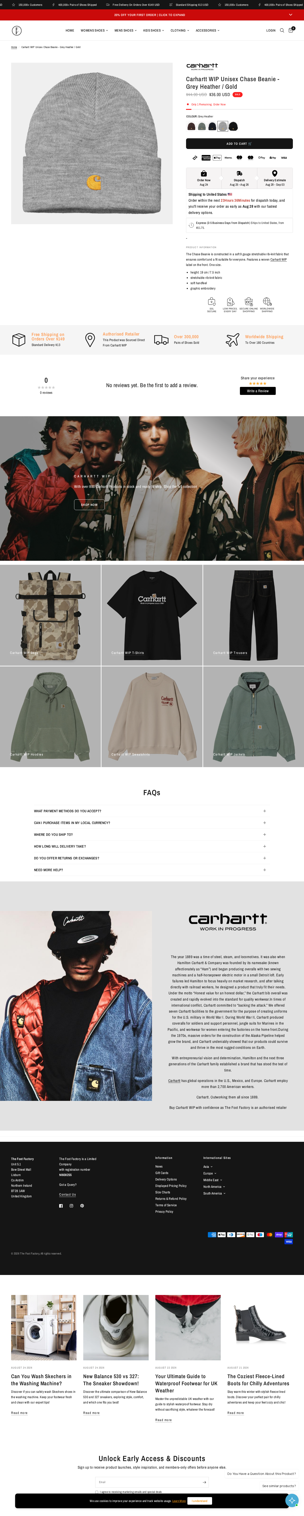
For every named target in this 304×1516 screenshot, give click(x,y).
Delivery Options (166, 1179)
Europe (208, 1173)
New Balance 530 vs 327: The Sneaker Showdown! (111, 1380)
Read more (19, 1413)
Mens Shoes (124, 30)
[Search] (282, 30)
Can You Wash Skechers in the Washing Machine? (41, 1380)
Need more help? (48, 869)
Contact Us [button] (67, 1194)
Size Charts (162, 1192)
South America (212, 1193)
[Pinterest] (85, 1205)
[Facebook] (64, 1206)
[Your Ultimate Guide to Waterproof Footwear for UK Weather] (188, 1327)
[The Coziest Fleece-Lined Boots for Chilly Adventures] (260, 1327)
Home (70, 30)
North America (212, 1186)
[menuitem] (69, 30)
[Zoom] (163, 72)
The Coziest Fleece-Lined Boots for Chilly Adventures (258, 1380)
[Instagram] (74, 1206)
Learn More (179, 1501)
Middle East (211, 1180)
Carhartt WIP (278, 259)
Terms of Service (166, 1205)
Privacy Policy (164, 1211)
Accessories (206, 30)
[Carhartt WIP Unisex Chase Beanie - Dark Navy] (212, 126)
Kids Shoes (151, 30)
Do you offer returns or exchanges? (66, 858)
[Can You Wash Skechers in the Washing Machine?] (44, 1327)
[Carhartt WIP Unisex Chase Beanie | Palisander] (191, 126)
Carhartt (174, 1080)
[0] (289, 30)
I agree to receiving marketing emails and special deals (131, 1492)
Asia (206, 1166)
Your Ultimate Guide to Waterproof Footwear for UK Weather (186, 1383)
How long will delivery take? (60, 846)
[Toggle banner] (290, 15)
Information (163, 1157)
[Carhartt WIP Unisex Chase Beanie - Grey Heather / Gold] (222, 126)
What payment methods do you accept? (67, 810)
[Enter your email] (204, 1482)
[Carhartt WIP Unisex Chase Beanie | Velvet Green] (202, 126)
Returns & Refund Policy (171, 1198)
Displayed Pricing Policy (170, 1185)
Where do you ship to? (53, 834)
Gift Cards (161, 1172)
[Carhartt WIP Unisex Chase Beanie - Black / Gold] (233, 126)
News (158, 1166)
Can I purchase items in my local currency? (72, 822)
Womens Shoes (93, 30)
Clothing (178, 30)
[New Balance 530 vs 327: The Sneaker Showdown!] (116, 1327)
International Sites (217, 1157)
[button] (89, 504)
